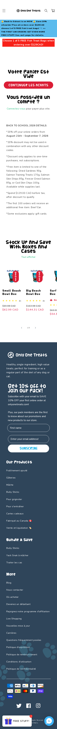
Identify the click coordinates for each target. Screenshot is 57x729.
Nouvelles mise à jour (18, 625)
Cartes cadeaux (14, 513)
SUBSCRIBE (29, 448)
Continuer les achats (28, 85)
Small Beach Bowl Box (11, 292)
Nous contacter (14, 589)
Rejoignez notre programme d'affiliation (28, 611)
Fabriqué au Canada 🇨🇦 (19, 520)
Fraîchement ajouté (16, 470)
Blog (8, 582)
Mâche (9, 484)
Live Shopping (14, 618)
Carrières (11, 632)
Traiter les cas (14, 562)
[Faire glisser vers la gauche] (21, 327)
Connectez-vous (16, 108)
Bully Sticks (12, 492)
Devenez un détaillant (18, 604)
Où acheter (12, 597)
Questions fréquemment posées (23, 640)
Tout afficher (28, 257)
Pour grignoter (14, 499)
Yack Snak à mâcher (17, 555)
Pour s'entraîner (15, 506)
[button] (3, 11)
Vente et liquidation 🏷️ (19, 527)
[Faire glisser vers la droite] (35, 327)
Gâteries (11, 477)
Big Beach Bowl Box (33, 292)
